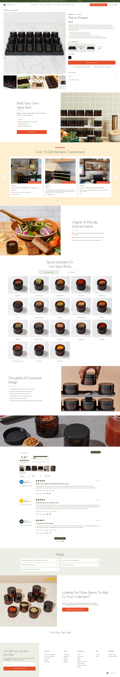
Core (95, 48)
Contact (98, 654)
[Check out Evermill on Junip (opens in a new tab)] (62, 541)
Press (78, 658)
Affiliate (65, 661)
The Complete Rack (49, 272)
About (78, 654)
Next (116, 177)
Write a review (95, 452)
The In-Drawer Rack (49, 656)
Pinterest (66, 660)
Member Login (112, 654)
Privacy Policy (80, 663)
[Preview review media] (22, 468)
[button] (41, 456)
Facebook (66, 654)
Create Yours (31, 132)
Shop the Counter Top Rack (35, 182)
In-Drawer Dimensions (73, 80)
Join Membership (113, 656)
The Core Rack (71, 272)
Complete (77, 48)
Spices (69, 76)
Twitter (65, 658)
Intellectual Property (82, 661)
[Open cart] (115, 5)
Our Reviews (80, 656)
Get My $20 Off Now (19, 668)
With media (47, 476)
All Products (6, 10)
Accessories (47, 658)
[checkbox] (48, 476)
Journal (79, 667)
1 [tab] (57, 200)
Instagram (66, 656)
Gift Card (47, 661)
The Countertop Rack (50, 654)
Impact (79, 660)
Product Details (72, 72)
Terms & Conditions (82, 665)
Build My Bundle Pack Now (75, 609)
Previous (4, 177)
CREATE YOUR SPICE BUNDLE (98, 4)
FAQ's (97, 656)
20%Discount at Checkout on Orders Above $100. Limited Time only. (52, 1)
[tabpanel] (26, 176)
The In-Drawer (14, 10)
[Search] (113, 5)
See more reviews (60, 538)
